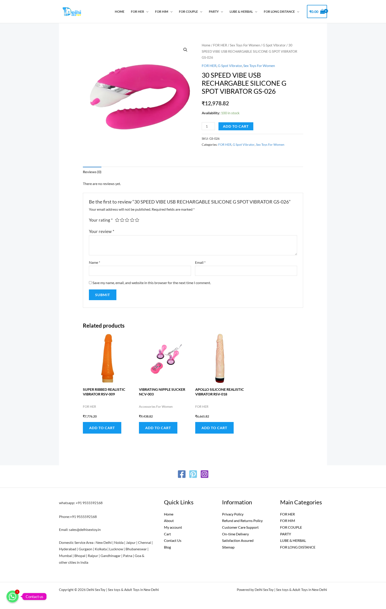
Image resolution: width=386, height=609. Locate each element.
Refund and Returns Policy (242, 520)
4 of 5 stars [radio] (132, 220)
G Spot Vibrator (274, 45)
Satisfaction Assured (238, 540)
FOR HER (137, 11)
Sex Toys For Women (245, 45)
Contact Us (172, 540)
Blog (167, 547)
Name (94, 262)
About (169, 520)
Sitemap (228, 547)
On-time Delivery (235, 534)
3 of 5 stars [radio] (127, 220)
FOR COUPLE (188, 11)
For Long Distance (279, 11)
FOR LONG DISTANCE (297, 547)
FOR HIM (161, 11)
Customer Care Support (240, 527)
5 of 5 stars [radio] (137, 220)
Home (119, 11)
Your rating (101, 219)
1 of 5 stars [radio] (117, 220)
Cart (167, 534)
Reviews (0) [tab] (92, 172)
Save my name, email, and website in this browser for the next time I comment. (151, 283)
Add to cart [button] (102, 428)
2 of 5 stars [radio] (122, 220)
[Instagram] (204, 474)
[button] (185, 50)
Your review (101, 231)
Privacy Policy (232, 514)
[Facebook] (181, 474)
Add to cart (236, 126)
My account (173, 527)
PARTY (214, 11)
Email (200, 262)
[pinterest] (193, 474)
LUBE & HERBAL (241, 11)
